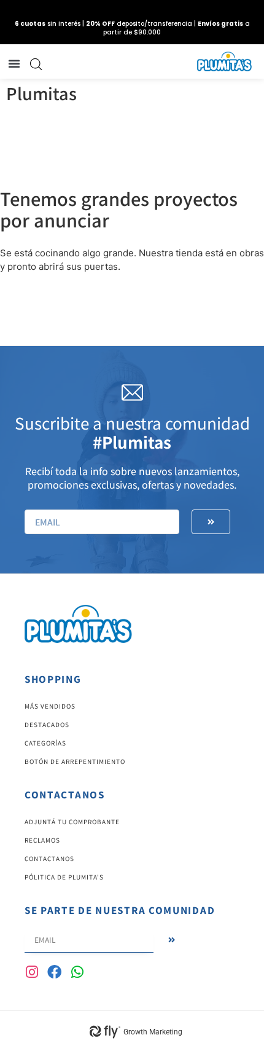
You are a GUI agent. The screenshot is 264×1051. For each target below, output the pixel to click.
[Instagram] (32, 972)
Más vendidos (50, 706)
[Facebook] (54, 972)
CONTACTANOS (49, 858)
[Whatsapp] (77, 972)
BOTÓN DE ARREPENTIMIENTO (75, 761)
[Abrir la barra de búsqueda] (36, 64)
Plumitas (41, 93)
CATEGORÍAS (45, 742)
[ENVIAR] (211, 522)
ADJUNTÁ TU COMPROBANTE (72, 821)
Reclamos (42, 839)
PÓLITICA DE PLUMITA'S (64, 876)
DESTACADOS (47, 724)
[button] (14, 63)
